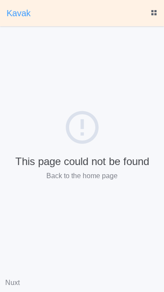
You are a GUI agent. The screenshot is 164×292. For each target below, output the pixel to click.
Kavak (19, 13)
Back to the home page (82, 175)
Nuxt (12, 282)
